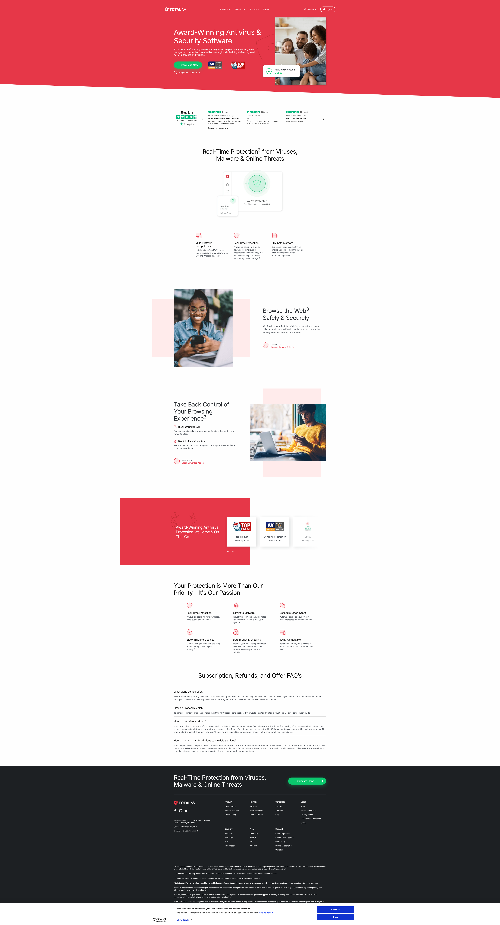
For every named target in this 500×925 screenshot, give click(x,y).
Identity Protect (256, 814)
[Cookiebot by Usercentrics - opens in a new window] (159, 920)
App (252, 829)
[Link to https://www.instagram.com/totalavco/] (180, 811)
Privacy (253, 802)
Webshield (229, 838)
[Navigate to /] (175, 9)
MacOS (253, 838)
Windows (254, 833)
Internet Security (232, 810)
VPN (227, 842)
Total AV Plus (230, 806)
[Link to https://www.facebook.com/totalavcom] (175, 811)
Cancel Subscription (283, 846)
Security (229, 829)
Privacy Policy (307, 814)
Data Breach (230, 846)
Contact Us (280, 842)
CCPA (303, 823)
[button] (327, 9)
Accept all (335, 909)
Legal (303, 802)
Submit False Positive (284, 838)
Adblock (253, 806)
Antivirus (228, 833)
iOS (251, 842)
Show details (183, 920)
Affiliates (279, 810)
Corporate (280, 802)
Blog (277, 814)
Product (228, 802)
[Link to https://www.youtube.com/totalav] (186, 811)
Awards (278, 806)
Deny (335, 917)
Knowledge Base (282, 833)
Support (266, 9)
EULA (303, 806)
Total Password (256, 810)
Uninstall (279, 850)
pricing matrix (269, 866)
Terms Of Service (308, 810)
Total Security (230, 814)
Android (253, 846)
